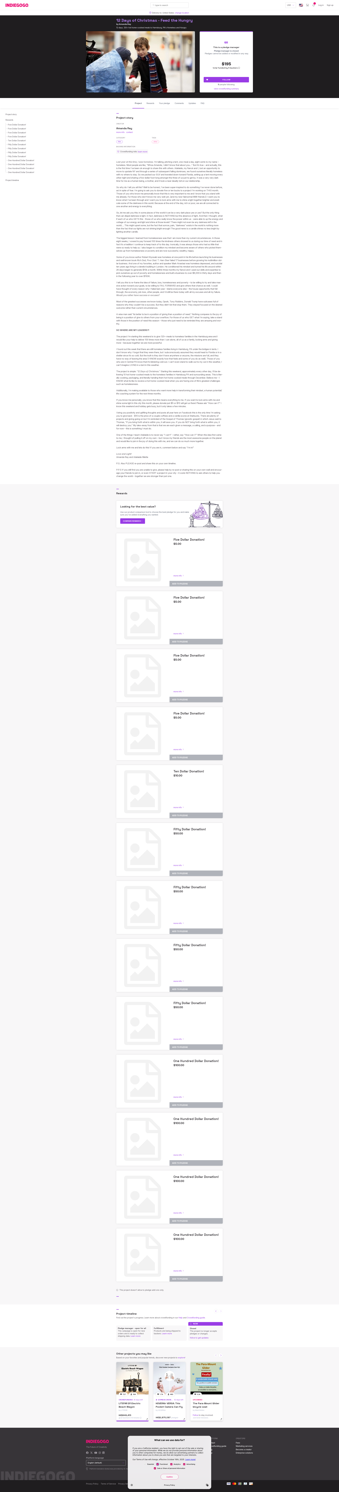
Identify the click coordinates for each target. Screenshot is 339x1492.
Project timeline (12, 180)
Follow (226, 80)
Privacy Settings (125, 1484)
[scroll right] (221, 1355)
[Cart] (307, 5)
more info (120, 132)
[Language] (301, 5)
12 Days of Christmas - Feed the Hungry (154, 20)
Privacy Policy (92, 1484)
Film (119, 142)
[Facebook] (87, 1453)
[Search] (153, 5)
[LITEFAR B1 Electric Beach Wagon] (132, 1378)
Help (181, 1317)
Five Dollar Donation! (17, 125)
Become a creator (244, 1449)
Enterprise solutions (244, 1453)
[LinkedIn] (103, 1453)
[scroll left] (216, 1311)
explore (181, 1357)
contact (129, 132)
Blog (210, 1449)
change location (182, 13)
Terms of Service (108, 1484)
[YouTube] (95, 1453)
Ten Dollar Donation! (17, 140)
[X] (91, 1453)
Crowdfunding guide (196, 1317)
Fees (238, 1443)
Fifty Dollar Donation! (17, 144)
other (155, 142)
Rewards (9, 120)
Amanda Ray (125, 24)
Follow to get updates (199, 1338)
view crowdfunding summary (226, 89)
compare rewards (132, 521)
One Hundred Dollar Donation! (21, 160)
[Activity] (313, 5)
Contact (211, 1443)
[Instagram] (100, 1453)
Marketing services (244, 1446)
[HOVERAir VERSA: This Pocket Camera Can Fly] (169, 1378)
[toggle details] (148, 1420)
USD (289, 5)
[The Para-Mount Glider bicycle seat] (206, 1378)
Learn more (135, 1336)
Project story (11, 114)
